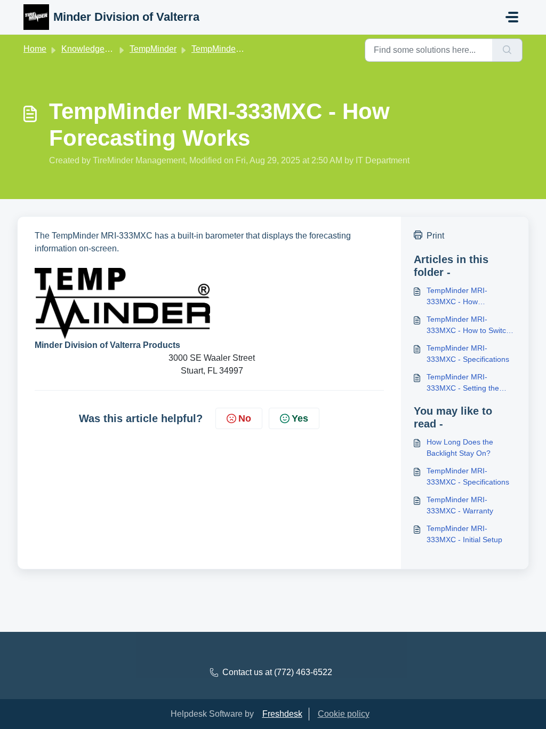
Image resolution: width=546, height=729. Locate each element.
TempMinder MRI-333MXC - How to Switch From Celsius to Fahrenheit (468, 325)
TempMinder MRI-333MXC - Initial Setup (464, 534)
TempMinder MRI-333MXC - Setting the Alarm (463, 383)
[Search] (507, 50)
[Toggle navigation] (512, 17)
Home (34, 48)
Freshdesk (282, 713)
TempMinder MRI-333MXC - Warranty (460, 505)
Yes (300, 418)
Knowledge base (93, 48)
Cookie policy (344, 713)
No (244, 418)
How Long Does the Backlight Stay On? (460, 447)
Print (435, 235)
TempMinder (153, 48)
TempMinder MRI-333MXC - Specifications (468, 353)
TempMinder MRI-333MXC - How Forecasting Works (458, 296)
